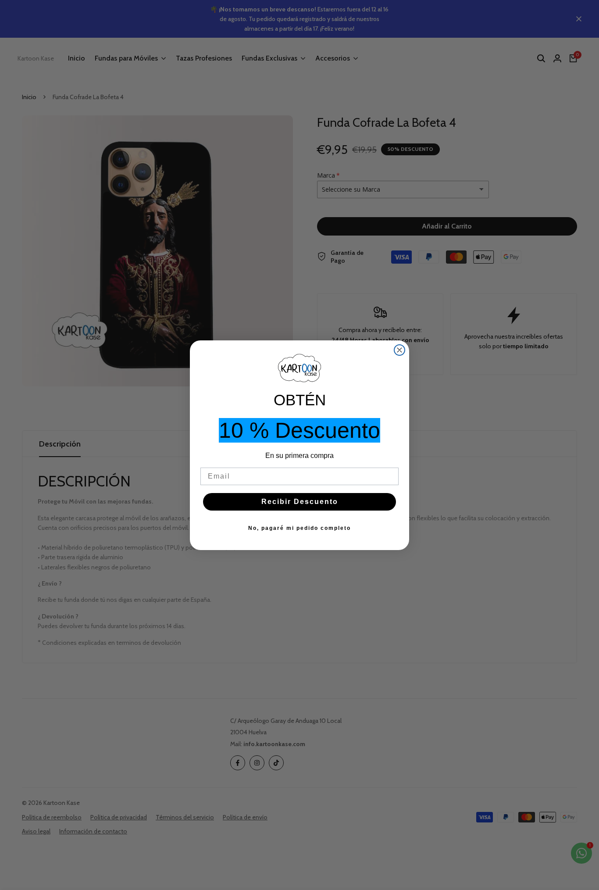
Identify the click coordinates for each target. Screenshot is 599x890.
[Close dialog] (399, 350)
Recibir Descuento (299, 501)
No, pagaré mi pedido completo (299, 528)
